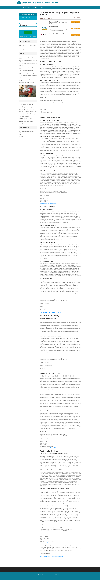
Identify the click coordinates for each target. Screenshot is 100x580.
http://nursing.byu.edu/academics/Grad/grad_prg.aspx (51, 114)
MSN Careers (22, 47)
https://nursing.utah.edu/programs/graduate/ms (50, 312)
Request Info (75, 22)
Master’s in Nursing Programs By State (27, 45)
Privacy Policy (47, 577)
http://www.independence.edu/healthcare (48, 203)
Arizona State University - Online (57, 33)
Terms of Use (53, 577)
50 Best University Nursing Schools (26, 73)
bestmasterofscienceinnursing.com (47, 574)
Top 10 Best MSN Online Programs (26, 82)
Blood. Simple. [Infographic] (25, 113)
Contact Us (21, 136)
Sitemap (20, 134)
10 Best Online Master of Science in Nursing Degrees (51, 556)
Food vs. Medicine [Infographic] (25, 107)
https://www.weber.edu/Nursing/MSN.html (49, 447)
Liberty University (53, 21)
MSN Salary (21, 49)
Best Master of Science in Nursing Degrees (40, 2)
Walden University (53, 26)
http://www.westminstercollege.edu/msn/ (48, 542)
